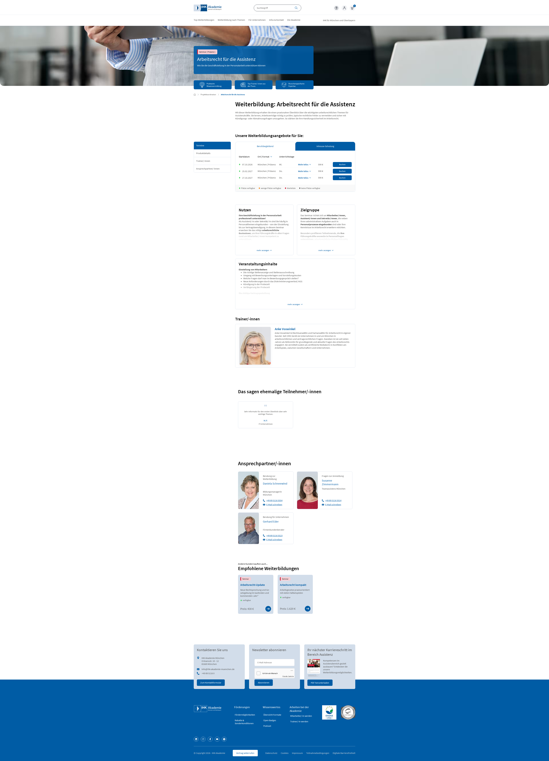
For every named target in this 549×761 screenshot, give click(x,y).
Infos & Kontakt (276, 19)
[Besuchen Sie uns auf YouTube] (217, 739)
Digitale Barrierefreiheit (344, 753)
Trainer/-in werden (299, 721)
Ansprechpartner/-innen (208, 168)
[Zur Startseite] (195, 95)
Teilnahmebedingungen (317, 753)
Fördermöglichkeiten (245, 714)
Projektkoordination (208, 94)
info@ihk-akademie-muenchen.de (218, 669)
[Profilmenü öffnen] (344, 8)
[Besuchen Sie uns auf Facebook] (210, 739)
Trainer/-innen (203, 160)
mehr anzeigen (263, 250)
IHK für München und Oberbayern (339, 20)
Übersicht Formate (272, 714)
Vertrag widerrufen (245, 753)
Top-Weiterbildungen (204, 19)
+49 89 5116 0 (208, 673)
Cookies (285, 753)
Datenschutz (271, 753)
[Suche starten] (296, 8)
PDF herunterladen (320, 682)
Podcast (267, 725)
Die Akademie (293, 19)
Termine (200, 145)
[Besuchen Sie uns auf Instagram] (203, 739)
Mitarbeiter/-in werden (301, 715)
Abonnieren (263, 682)
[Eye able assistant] (336, 8)
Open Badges (269, 720)
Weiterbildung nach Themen (231, 19)
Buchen (342, 164)
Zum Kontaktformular (210, 682)
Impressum (297, 753)
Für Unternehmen (257, 19)
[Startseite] (207, 8)
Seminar (245, 579)
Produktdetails (203, 153)
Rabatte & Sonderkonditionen (244, 722)
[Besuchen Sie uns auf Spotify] (224, 739)
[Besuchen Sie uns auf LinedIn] (196, 739)
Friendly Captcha (288, 676)
